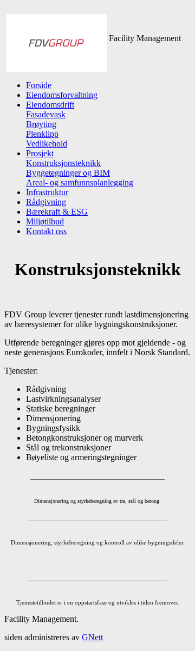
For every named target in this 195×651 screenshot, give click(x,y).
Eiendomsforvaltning (62, 94)
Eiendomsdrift (50, 104)
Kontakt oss (46, 231)
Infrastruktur (47, 192)
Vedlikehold (46, 143)
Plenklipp (42, 133)
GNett (92, 637)
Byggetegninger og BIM (68, 172)
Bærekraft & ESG (57, 211)
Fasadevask (46, 114)
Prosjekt (40, 153)
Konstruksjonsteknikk (63, 163)
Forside (38, 85)
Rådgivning (46, 202)
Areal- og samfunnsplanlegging (79, 182)
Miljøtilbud (45, 221)
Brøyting (41, 124)
